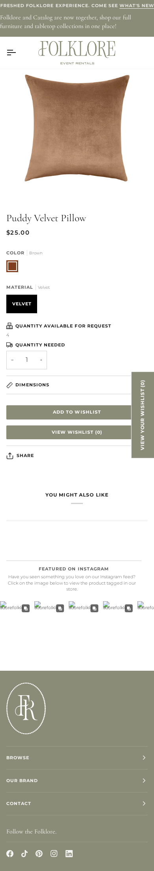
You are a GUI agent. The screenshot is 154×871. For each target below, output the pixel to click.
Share (25, 455)
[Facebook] (9, 853)
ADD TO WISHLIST (77, 412)
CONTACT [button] (18, 803)
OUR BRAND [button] (22, 780)
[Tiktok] (24, 853)
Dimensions (32, 385)
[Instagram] (54, 853)
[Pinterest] (39, 853)
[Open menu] (18, 52)
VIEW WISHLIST (77, 432)
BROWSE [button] (17, 757)
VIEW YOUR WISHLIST (142, 415)
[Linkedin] (69, 853)
